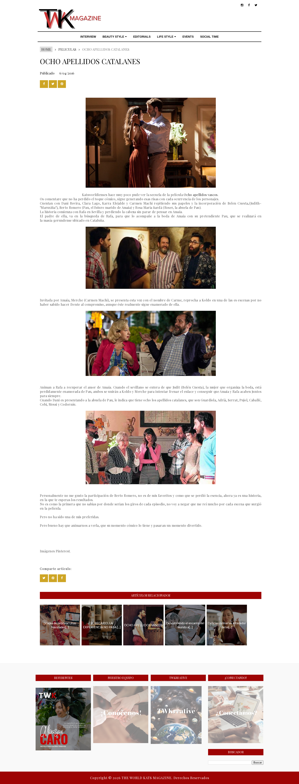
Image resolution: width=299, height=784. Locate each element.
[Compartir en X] (53, 84)
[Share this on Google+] (62, 84)
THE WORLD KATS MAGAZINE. (148, 778)
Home (46, 49)
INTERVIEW (88, 36)
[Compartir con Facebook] (44, 84)
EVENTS (188, 36)
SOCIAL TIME (209, 36)
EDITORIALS (142, 36)
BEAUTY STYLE (113, 36)
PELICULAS (67, 49)
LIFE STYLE (165, 36)
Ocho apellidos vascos (200, 195)
